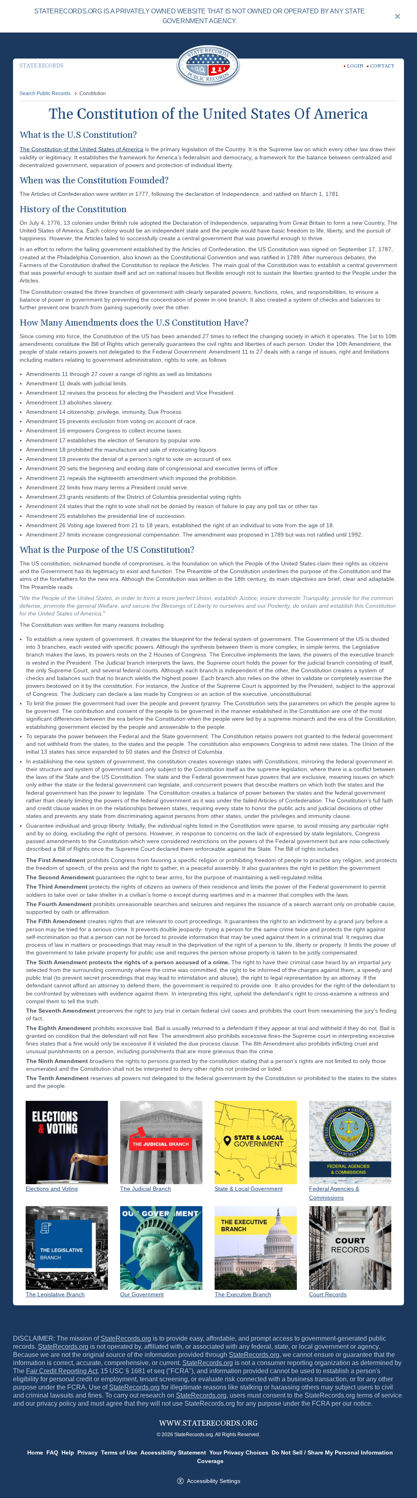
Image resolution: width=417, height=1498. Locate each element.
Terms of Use (119, 1452)
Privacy (87, 1452)
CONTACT (382, 66)
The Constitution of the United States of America (81, 149)
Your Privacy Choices (238, 1452)
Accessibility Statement (173, 1452)
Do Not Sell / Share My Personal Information (332, 1452)
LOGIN (355, 66)
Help (67, 1452)
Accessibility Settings (213, 1481)
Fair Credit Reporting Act (61, 1371)
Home (35, 1452)
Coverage (210, 1461)
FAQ (52, 1452)
